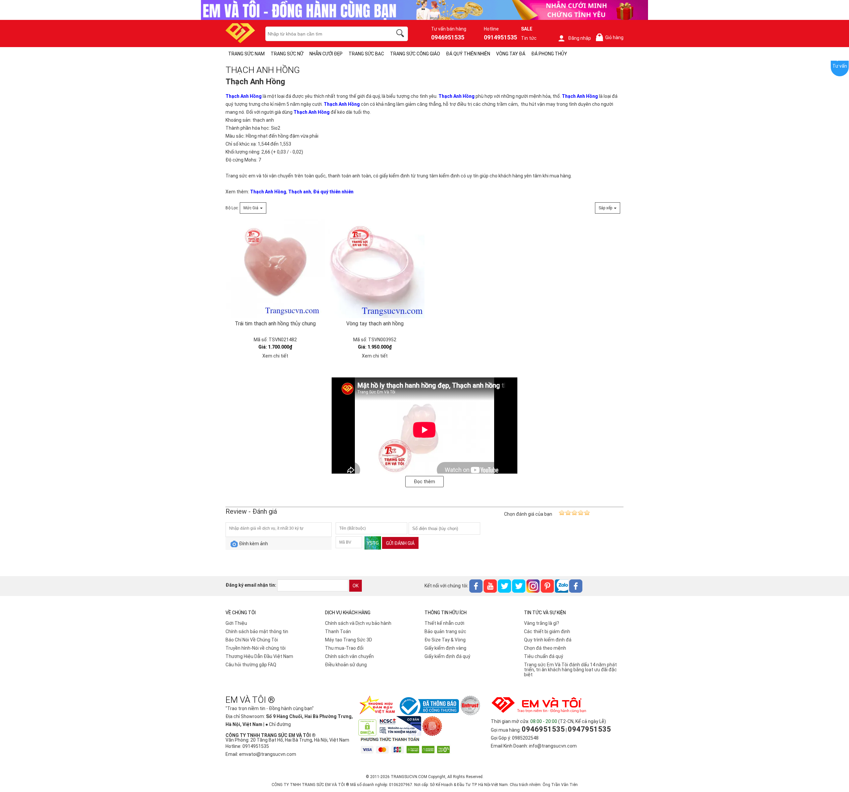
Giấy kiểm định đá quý (447, 656)
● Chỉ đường (278, 724)
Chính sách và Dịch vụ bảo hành (358, 623)
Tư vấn (839, 66)
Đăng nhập (579, 38)
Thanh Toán (338, 631)
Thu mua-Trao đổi (344, 648)
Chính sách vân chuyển (349, 656)
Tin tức (529, 38)
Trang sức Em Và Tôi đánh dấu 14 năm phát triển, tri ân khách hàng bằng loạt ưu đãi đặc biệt (570, 669)
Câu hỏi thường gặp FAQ (251, 664)
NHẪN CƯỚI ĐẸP (326, 53)
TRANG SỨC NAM (246, 53)
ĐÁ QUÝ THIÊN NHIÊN (468, 53)
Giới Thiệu (236, 623)
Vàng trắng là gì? (541, 623)
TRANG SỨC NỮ (287, 53)
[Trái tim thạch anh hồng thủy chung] (275, 268)
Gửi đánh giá (400, 543)
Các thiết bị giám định (547, 631)
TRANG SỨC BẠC (366, 53)
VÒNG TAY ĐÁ (510, 53)
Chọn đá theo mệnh (545, 648)
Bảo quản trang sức (445, 631)
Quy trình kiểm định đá (547, 639)
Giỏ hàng (610, 37)
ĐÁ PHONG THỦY (549, 53)
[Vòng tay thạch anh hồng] (374, 268)
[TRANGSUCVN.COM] (240, 40)
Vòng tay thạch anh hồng (375, 323)
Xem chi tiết (275, 356)
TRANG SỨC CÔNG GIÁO (415, 53)
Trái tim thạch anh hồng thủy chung (275, 323)
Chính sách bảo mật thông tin (257, 631)
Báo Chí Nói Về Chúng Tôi (252, 639)
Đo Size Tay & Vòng (445, 639)
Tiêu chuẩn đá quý (543, 656)
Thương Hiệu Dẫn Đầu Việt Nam (259, 656)
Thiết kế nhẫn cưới (444, 623)
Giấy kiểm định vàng (445, 648)
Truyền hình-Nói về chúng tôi (256, 648)
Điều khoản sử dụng (346, 664)
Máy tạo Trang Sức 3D (348, 639)
